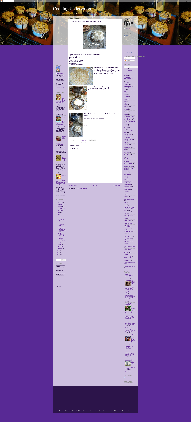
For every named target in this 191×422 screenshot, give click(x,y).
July (59, 212)
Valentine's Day (127, 265)
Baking (74, 142)
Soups (125, 234)
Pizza (125, 202)
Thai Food (126, 254)
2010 (58, 254)
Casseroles (126, 106)
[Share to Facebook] (93, 140)
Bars (125, 89)
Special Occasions (128, 236)
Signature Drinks (128, 231)
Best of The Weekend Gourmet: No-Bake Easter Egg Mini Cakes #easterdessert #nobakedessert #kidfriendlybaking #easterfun (130, 312)
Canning (126, 104)
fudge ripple (128, 371)
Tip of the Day (127, 260)
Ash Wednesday (127, 86)
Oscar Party (127, 192)
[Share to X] (92, 140)
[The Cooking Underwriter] (128, 51)
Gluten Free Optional (97, 142)
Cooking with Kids (128, 116)
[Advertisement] (60, 39)
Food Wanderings (129, 280)
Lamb (125, 176)
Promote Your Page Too (128, 52)
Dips (125, 129)
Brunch (83, 142)
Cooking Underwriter (72, 8)
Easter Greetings (128, 134)
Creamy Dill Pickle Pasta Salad (129, 276)
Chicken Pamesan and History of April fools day (61, 240)
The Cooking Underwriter (128, 35)
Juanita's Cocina (129, 346)
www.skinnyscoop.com (129, 383)
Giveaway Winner (128, 151)
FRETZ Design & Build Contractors (129, 359)
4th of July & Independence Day (128, 78)
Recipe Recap (127, 211)
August (60, 210)
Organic (126, 191)
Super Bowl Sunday (128, 251)
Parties (125, 194)
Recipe (125, 210)
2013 (58, 201)
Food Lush (127, 352)
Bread (125, 94)
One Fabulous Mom (130, 334)
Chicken (126, 109)
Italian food (127, 174)
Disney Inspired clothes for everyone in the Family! (130, 330)
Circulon (126, 113)
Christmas (126, 111)
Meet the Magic (129, 295)
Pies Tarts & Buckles (129, 199)
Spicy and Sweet (128, 238)
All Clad (126, 82)
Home (57, 15)
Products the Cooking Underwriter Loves (129, 208)
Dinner (125, 125)
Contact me (72, 15)
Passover (126, 196)
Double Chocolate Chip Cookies (61, 234)
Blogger (130, 410)
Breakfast (79, 142)
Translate (129, 70)
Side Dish (126, 229)
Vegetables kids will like (129, 266)
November (60, 204)
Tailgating (126, 252)
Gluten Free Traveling (129, 158)
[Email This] (89, 140)
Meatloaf (126, 182)
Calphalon (126, 103)
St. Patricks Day (127, 241)
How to (125, 171)
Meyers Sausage (128, 187)
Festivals (126, 140)
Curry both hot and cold (129, 121)
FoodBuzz (126, 145)
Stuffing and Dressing (129, 246)
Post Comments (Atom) (81, 188)
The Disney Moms (129, 327)
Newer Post (73, 185)
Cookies (126, 114)
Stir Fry (126, 244)
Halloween (126, 161)
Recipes (126, 213)
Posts (127, 58)
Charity (125, 108)
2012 (58, 250)
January (60, 248)
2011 (58, 252)
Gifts (125, 149)
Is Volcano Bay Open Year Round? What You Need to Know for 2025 (130, 298)
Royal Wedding (127, 216)
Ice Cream (126, 172)
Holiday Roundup (128, 163)
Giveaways (126, 152)
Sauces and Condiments (127, 226)
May (59, 216)
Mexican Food (127, 186)
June (59, 214)
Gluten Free (89, 142)
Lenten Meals (127, 177)
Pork (125, 204)
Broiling (126, 97)
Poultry (125, 205)
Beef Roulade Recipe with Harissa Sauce (130, 324)
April (59, 218)
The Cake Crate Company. (127, 258)
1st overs (126, 75)
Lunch (125, 179)
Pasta (125, 197)
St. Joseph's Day (127, 239)
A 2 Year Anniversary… (128, 348)
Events (125, 135)
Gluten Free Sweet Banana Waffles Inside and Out (61, 222)
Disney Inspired (128, 130)
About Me (64, 15)
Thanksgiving (127, 256)
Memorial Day (127, 184)
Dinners (126, 127)
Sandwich (126, 221)
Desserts (126, 124)
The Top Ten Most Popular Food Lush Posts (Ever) (129, 354)
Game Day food (127, 147)
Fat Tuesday (127, 137)
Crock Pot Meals (128, 119)
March (60, 244)
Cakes (125, 101)
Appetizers (126, 84)
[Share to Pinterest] (95, 140)
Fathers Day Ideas (128, 139)
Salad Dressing (127, 220)
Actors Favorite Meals (129, 80)
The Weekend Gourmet (128, 304)
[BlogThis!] (90, 140)
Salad (125, 218)
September (61, 208)
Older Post (116, 185)
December (60, 202)
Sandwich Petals (128, 223)
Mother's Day (127, 189)
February (60, 246)
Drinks (125, 132)
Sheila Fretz (60, 73)
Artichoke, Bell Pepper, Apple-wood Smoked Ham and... (62, 229)
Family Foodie (128, 322)
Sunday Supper (127, 249)
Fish (125, 142)
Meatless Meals (127, 181)
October (60, 206)
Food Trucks (127, 144)
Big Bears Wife (128, 274)
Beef (125, 92)
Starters (126, 243)
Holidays (126, 165)
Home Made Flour (128, 166)
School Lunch (127, 228)
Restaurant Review (128, 215)
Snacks (125, 233)
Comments (128, 60)
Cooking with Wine (128, 118)
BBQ (125, 91)
